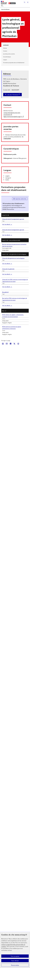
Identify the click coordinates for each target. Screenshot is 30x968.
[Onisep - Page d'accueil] (12, 3)
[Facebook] (18, 343)
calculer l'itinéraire (12, 94)
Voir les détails (6, 224)
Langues (5, 59)
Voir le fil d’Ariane (5, 9)
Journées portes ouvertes (9, 53)
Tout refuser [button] (15, 960)
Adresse (5, 48)
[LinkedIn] (10, 343)
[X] (14, 343)
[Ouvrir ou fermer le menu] (27, 2)
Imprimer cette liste (20, 199)
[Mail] (6, 343)
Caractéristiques (7, 56)
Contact (5, 51)
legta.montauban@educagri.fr (13, 116)
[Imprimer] (2, 343)
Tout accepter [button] (15, 956)
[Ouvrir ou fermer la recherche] (24, 2)
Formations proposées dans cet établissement (13, 62)
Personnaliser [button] (15, 965)
